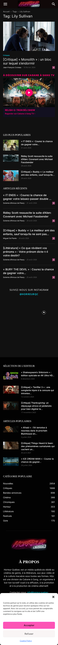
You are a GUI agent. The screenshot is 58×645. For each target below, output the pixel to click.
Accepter (29, 625)
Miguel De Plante (10, 238)
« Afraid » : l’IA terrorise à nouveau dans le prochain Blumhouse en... (34, 430)
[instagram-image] (14, 312)
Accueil (6, 11)
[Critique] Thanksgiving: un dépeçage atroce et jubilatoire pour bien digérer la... (36, 405)
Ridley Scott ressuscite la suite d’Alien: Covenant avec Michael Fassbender (37, 159)
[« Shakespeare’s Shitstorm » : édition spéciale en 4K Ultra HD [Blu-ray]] (11, 375)
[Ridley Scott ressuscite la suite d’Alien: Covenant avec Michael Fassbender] (11, 158)
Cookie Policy (26, 641)
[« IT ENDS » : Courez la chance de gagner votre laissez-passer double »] (11, 145)
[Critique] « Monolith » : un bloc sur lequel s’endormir (27, 61)
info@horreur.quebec (37, 592)
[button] (53, 596)
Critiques (6, 55)
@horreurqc (29, 294)
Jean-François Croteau (12, 67)
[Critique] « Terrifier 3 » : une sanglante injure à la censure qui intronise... (37, 390)
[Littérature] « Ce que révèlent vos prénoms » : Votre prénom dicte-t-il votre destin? (25, 251)
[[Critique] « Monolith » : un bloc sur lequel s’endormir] (29, 36)
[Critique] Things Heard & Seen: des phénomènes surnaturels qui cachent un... (37, 446)
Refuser (29, 633)
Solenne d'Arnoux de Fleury (13, 203)
